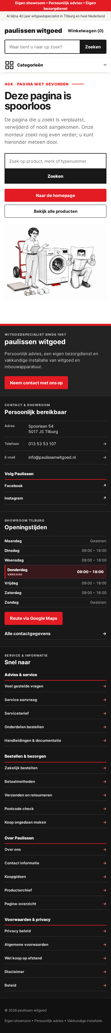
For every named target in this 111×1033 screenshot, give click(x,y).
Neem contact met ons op (36, 382)
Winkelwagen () (86, 30)
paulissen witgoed (33, 30)
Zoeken (93, 47)
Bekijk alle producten (55, 211)
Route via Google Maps (33, 618)
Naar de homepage (55, 195)
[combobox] (42, 46)
